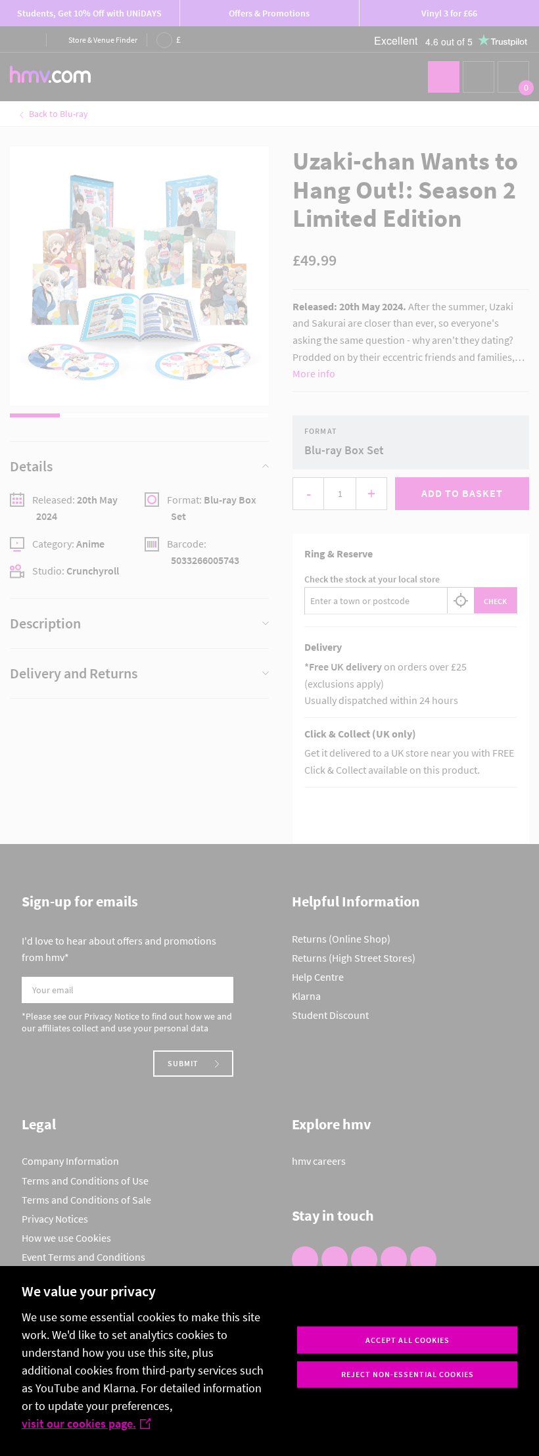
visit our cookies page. (79, 1423)
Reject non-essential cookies (407, 1374)
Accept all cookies (407, 1340)
